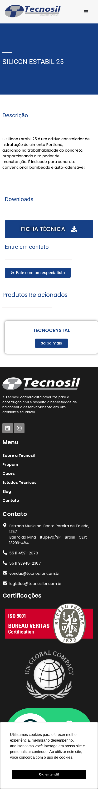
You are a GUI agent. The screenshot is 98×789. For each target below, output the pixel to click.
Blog (6, 491)
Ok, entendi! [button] (49, 774)
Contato (10, 500)
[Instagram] (19, 428)
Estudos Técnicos (19, 482)
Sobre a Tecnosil (18, 455)
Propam (10, 464)
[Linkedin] (7, 428)
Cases (8, 473)
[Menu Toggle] (86, 11)
